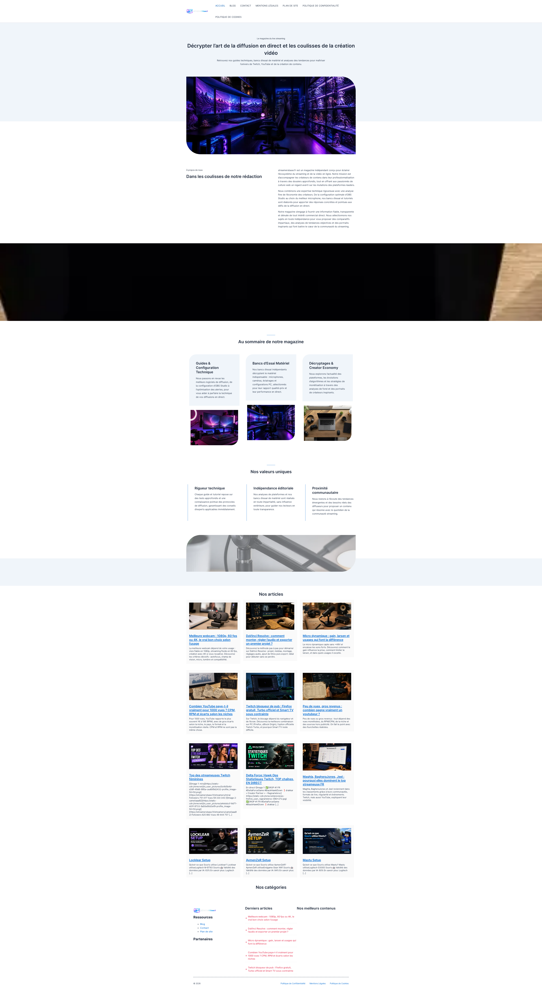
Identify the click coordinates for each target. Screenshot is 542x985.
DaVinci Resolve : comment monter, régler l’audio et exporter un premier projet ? (269, 639)
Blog (233, 5)
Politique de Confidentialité (321, 5)
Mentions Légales (267, 5)
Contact (245, 5)
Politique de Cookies (228, 17)
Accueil (220, 5)
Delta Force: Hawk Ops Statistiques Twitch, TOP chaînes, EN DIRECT (270, 779)
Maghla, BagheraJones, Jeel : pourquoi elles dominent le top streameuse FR (324, 780)
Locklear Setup (199, 860)
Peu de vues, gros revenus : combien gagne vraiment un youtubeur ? (322, 710)
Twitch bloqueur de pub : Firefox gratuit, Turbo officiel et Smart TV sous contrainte (269, 710)
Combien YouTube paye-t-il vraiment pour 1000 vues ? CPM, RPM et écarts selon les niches (212, 710)
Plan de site (290, 5)
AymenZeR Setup (258, 860)
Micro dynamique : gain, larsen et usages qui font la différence (272, 942)
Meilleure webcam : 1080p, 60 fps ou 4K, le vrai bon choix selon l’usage (213, 639)
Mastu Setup (312, 860)
